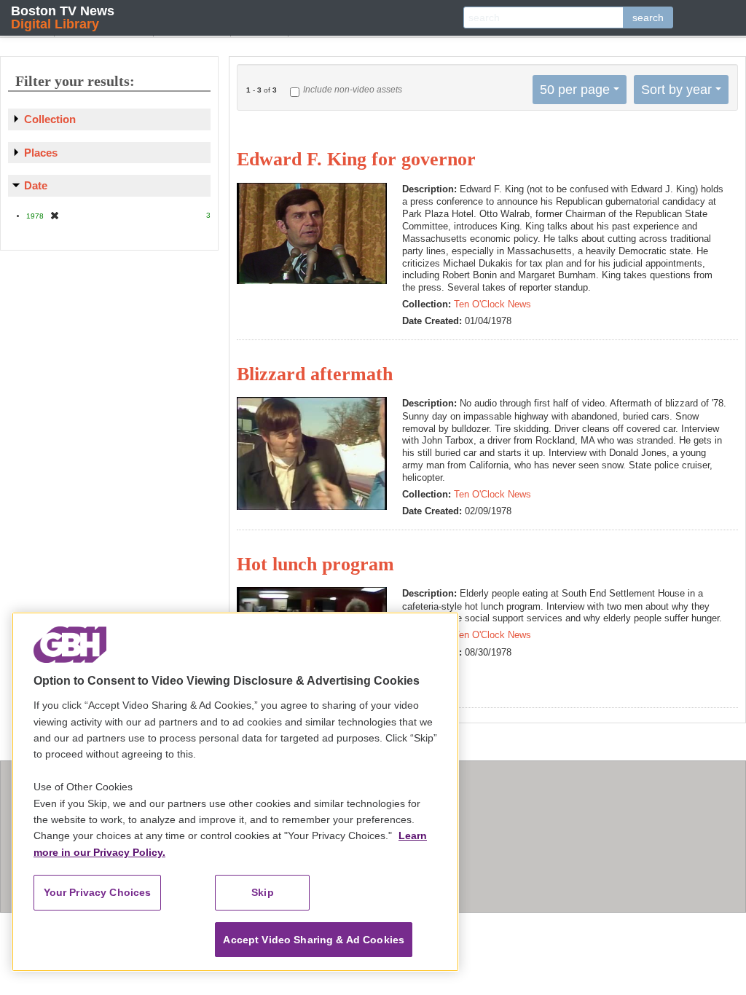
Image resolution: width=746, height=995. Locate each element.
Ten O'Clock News (492, 304)
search (648, 17)
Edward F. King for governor (356, 159)
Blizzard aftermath (315, 374)
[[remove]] (54, 215)
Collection (50, 119)
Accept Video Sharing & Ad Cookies (313, 939)
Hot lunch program (315, 564)
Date (35, 185)
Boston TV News (62, 17)
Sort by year (676, 89)
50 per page (575, 89)
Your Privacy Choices (98, 892)
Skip (262, 892)
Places (41, 152)
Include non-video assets (352, 89)
